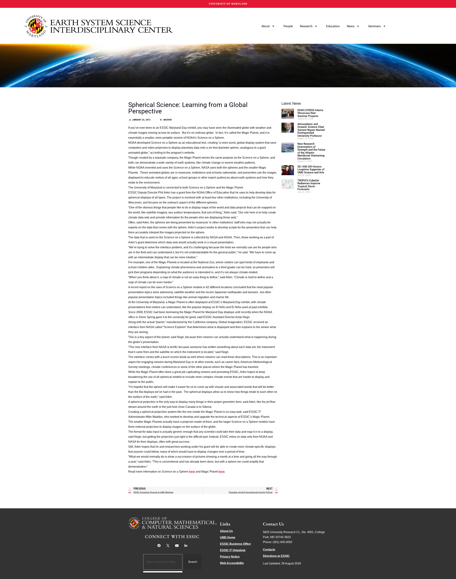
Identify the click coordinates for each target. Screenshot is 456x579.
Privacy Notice (230, 556)
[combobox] (163, 562)
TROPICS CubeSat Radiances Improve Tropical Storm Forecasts (308, 185)
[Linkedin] (186, 545)
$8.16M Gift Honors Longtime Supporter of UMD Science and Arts (310, 169)
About (265, 26)
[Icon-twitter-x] (168, 545)
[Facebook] (159, 545)
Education (333, 26)
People (288, 26)
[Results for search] (163, 571)
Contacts (269, 549)
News (350, 26)
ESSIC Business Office (235, 543)
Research (306, 26)
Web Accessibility (232, 563)
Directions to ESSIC (276, 555)
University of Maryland (228, 3)
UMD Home (227, 537)
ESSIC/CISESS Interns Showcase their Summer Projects (310, 113)
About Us (226, 531)
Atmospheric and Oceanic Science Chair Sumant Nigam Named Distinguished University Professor (311, 129)
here (192, 471)
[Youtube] (177, 545)
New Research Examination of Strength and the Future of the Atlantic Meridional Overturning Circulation (311, 151)
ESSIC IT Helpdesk (232, 550)
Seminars (374, 26)
